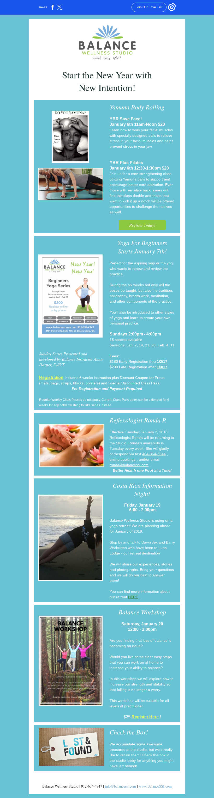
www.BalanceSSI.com (155, 786)
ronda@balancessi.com (129, 465)
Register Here (145, 717)
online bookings (122, 459)
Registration (51, 377)
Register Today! (142, 225)
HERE (133, 597)
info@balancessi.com (120, 786)
